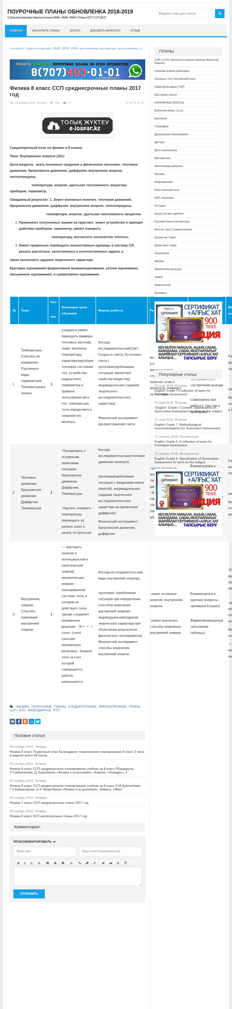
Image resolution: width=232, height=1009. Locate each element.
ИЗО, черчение (164, 197)
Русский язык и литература (172, 221)
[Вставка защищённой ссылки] (87, 863)
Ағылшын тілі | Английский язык (175, 78)
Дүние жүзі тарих (165, 245)
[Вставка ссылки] (80, 863)
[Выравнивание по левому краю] (48, 863)
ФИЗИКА (22, 706)
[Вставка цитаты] (111, 863)
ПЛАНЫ (60, 706)
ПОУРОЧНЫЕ (41, 706)
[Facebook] (19, 721)
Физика (159, 261)
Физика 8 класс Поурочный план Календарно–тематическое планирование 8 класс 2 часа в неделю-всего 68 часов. (77, 753)
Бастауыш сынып (166, 94)
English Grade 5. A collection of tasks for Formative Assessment (183, 443)
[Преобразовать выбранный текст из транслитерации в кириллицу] (118, 863)
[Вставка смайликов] (71, 863)
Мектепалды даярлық (169, 166)
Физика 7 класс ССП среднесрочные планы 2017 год (49, 802)
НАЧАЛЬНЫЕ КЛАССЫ (169, 102)
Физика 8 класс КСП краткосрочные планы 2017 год (48, 816)
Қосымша (161, 292)
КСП (22, 710)
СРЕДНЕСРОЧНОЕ (82, 706)
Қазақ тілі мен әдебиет (169, 213)
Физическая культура (168, 269)
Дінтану (159, 142)
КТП (56, 710)
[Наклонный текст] (25, 863)
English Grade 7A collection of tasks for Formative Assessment (182, 392)
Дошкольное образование (171, 134)
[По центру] (55, 863)
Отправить (29, 894)
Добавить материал (105, 30)
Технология (162, 253)
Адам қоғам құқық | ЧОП (169, 86)
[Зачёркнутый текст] (39, 863)
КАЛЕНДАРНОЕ (39, 710)
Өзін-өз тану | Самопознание (173, 229)
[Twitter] (38, 721)
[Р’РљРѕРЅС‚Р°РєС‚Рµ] (12, 721)
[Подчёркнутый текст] (32, 863)
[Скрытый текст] (103, 863)
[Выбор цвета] (95, 863)
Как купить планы (46, 30)
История (160, 205)
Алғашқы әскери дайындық (172, 70)
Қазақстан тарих (165, 237)
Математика (162, 158)
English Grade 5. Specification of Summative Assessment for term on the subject (186, 460)
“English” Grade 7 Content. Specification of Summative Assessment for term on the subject (188, 409)
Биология (161, 118)
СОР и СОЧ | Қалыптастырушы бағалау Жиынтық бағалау (186, 61)
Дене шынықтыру (166, 150)
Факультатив (163, 285)
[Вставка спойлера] (126, 863)
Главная (16, 30)
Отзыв (135, 30)
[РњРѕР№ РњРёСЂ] (31, 721)
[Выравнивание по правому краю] (63, 863)
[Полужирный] (18, 863)
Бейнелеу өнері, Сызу (169, 110)
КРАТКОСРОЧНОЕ (112, 706)
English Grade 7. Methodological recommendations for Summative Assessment (187, 426)
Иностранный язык (167, 189)
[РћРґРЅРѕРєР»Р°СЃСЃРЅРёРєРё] (25, 721)
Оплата (75, 30)
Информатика (164, 181)
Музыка (159, 174)
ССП (13, 710)
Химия (159, 277)
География (162, 126)
